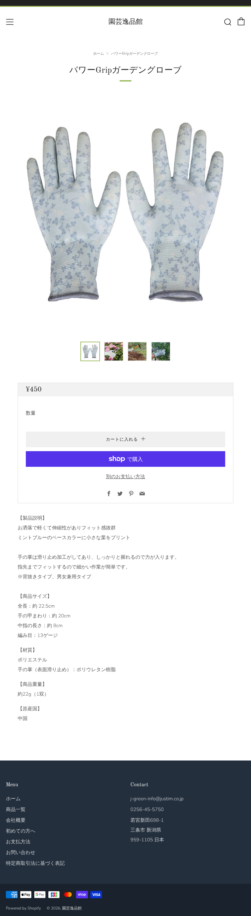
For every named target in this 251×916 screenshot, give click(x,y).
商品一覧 (15, 809)
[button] (90, 351)
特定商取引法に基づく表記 (35, 863)
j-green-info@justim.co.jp (157, 798)
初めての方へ (20, 831)
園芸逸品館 (126, 22)
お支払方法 (18, 841)
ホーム (98, 54)
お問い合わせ (20, 852)
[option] (125, 214)
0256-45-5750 (147, 809)
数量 (31, 413)
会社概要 (15, 820)
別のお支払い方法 (125, 476)
